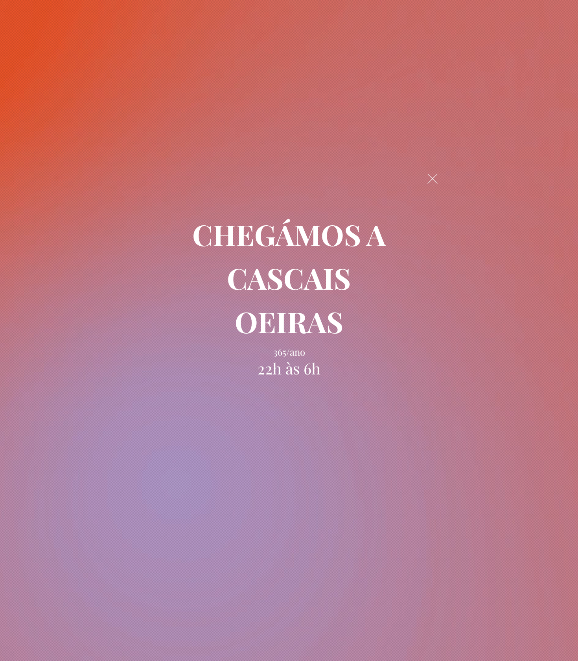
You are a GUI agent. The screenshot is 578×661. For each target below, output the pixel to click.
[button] (432, 179)
